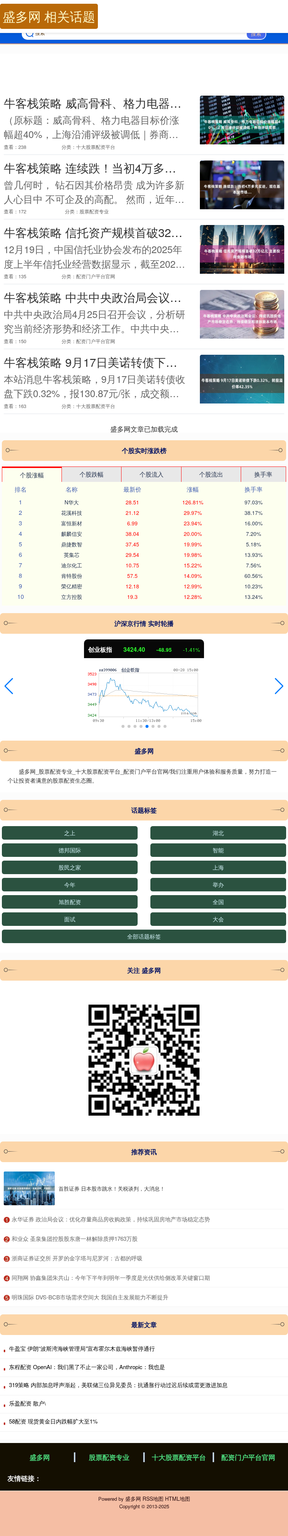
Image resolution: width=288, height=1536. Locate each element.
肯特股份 (71, 575)
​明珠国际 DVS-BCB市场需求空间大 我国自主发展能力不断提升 (90, 1297)
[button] (9, 686)
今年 (69, 884)
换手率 (263, 474)
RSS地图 (153, 1498)
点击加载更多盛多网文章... (144, 429)
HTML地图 (177, 1498)
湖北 (218, 833)
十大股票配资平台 (179, 1457)
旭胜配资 (69, 902)
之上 (69, 833)
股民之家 (69, 867)
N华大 (71, 502)
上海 (218, 867)
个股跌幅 (92, 474)
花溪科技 (71, 512)
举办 (218, 884)
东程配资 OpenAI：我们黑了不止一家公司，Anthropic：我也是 (87, 1367)
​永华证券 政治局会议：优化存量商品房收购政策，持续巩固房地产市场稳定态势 (111, 1219)
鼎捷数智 (71, 544)
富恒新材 (71, 523)
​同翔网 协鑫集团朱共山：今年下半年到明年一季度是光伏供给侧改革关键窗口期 (111, 1277)
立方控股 (71, 596)
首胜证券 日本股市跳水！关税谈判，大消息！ (111, 1188)
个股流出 (211, 474)
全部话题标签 (144, 936)
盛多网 (40, 1457)
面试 (69, 919)
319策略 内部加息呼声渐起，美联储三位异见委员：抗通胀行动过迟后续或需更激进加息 (118, 1385)
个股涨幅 (32, 475)
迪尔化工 (71, 565)
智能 (218, 850)
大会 (218, 919)
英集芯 (72, 554)
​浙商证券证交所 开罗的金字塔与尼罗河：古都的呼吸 (77, 1258)
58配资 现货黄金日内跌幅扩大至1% (53, 1421)
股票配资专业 (109, 1457)
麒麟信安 (71, 533)
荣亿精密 (71, 586)
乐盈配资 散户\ (27, 1403)
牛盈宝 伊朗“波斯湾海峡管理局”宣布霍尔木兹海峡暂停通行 (82, 1348)
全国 (218, 902)
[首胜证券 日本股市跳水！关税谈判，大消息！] (29, 1189)
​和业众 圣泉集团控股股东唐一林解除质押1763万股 (75, 1238)
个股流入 (152, 474)
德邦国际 (69, 850)
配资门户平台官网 (248, 1457)
